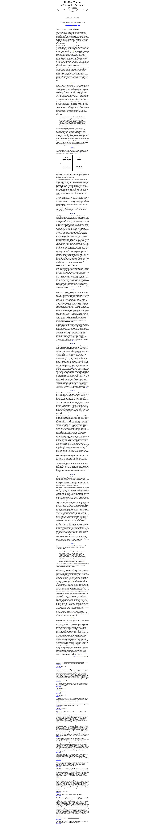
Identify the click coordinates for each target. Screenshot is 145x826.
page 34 (72, 147)
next (79, 25)
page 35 (72, 213)
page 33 (72, 82)
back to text (58, 664)
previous (75, 25)
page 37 (72, 343)
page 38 (72, 390)
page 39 (72, 474)
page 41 (72, 618)
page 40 (72, 543)
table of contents (69, 25)
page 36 (72, 289)
